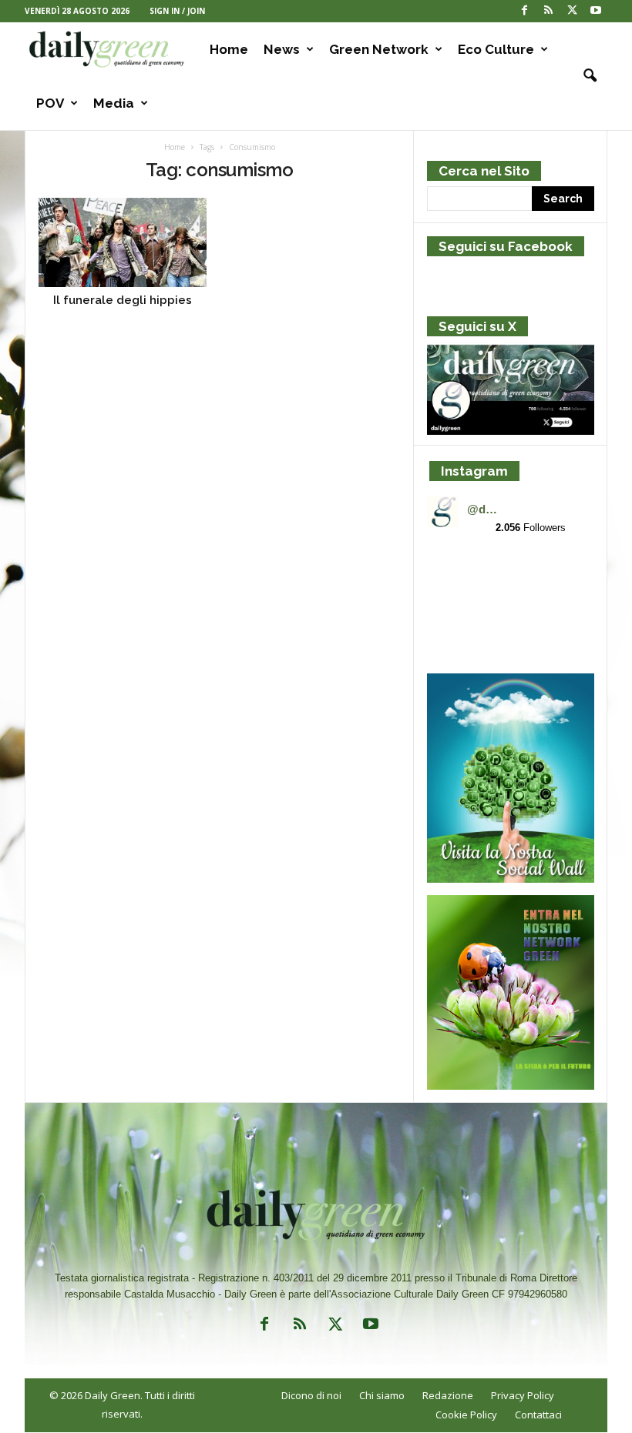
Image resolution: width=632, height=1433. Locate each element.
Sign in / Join (177, 10)
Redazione (447, 1395)
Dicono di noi (311, 1395)
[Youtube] (596, 11)
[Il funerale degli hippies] (123, 242)
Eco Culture (496, 49)
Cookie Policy (466, 1414)
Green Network (379, 49)
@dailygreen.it (484, 509)
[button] (584, 76)
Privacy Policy (522, 1395)
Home (229, 49)
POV (50, 103)
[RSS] (548, 11)
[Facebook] (524, 11)
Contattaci (538, 1414)
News (282, 49)
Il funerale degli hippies (122, 300)
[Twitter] (572, 11)
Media (113, 103)
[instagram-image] (454, 575)
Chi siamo (382, 1395)
